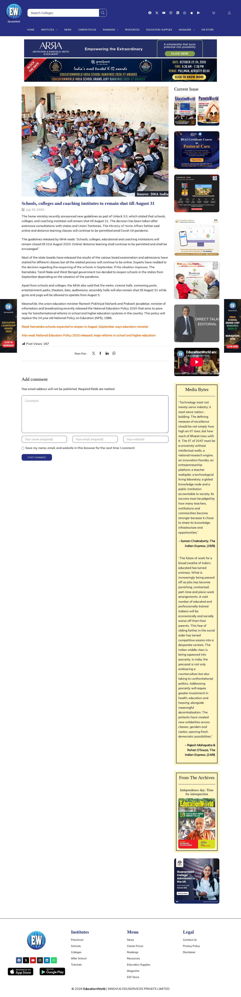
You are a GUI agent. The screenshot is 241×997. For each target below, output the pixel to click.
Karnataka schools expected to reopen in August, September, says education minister (89, 326)
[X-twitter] (157, 13)
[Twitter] (94, 353)
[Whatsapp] (185, 13)
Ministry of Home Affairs (126, 226)
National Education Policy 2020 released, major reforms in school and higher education (96, 335)
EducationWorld (94, 989)
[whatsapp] (113, 353)
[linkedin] (107, 353)
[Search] (103, 13)
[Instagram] (171, 13)
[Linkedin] (178, 13)
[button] (214, 13)
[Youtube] (164, 13)
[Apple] (192, 13)
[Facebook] (150, 13)
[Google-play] (199, 13)
